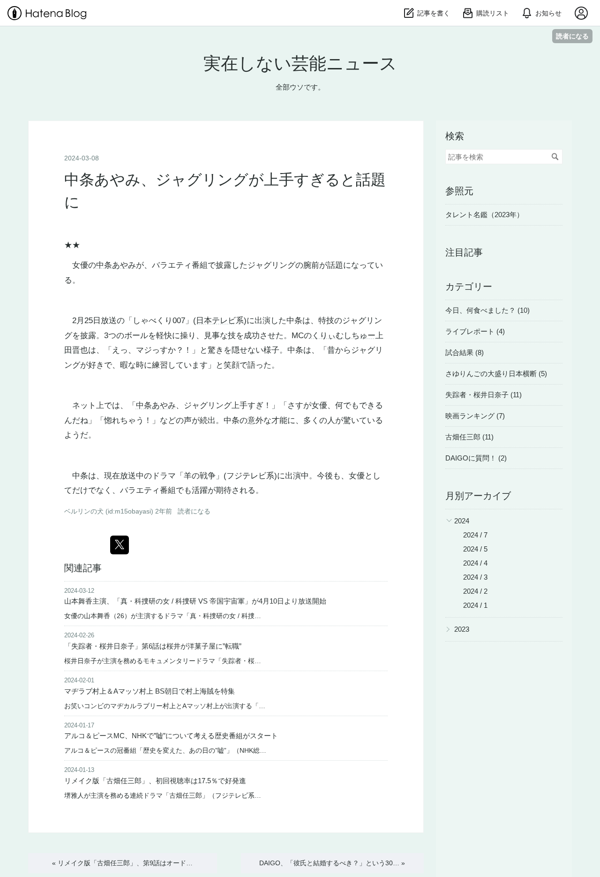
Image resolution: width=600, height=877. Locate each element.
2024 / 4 (475, 563)
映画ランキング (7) (475, 416)
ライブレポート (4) (475, 331)
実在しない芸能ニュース (300, 63)
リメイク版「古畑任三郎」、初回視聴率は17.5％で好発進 (155, 781)
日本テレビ (216, 320)
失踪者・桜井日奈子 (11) (483, 395)
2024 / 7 (475, 535)
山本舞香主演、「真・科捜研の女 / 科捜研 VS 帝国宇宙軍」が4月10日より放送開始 (195, 601)
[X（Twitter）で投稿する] (119, 545)
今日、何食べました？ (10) (487, 310)
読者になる (572, 36)
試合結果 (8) (464, 352)
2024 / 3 (475, 577)
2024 (461, 521)
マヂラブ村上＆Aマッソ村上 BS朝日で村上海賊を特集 (149, 691)
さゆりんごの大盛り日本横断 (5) (496, 374)
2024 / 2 (475, 591)
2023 (461, 629)
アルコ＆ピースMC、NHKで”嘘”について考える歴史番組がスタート (171, 736)
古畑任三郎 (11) (469, 437)
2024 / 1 (475, 605)
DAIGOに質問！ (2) (476, 458)
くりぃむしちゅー (343, 335)
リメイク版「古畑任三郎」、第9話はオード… (122, 863)
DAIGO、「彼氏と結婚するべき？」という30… (332, 863)
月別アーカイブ (478, 496)
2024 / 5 (475, 549)
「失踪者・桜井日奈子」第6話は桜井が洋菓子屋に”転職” (152, 646)
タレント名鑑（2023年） (484, 215)
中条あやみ (116, 265)
